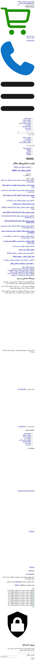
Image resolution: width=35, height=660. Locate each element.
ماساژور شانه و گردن (25, 142)
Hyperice (28, 153)
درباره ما (28, 444)
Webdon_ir (17, 585)
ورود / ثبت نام (30, 36)
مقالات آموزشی (26, 441)
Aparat (32, 490)
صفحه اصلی (27, 433)
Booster (29, 154)
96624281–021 (22, 389)
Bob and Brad (27, 148)
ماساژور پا (28, 139)
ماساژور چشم (27, 140)
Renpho (29, 150)
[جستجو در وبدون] (18, 5)
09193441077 (22, 426)
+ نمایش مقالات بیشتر (28, 267)
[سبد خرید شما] (17, 34)
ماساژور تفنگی (27, 137)
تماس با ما (28, 443)
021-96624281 (30, 40)
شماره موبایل (30, 655)
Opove (29, 151)
